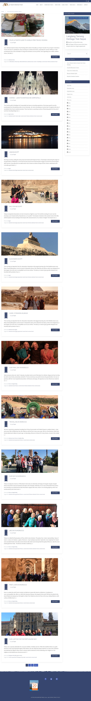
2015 (69, 131)
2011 (69, 143)
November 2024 (70, 88)
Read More (54, 56)
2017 (69, 126)
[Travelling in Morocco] (29, 406)
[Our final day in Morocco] (29, 352)
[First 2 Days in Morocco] (29, 569)
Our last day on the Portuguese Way (23, 639)
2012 (69, 140)
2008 (69, 152)
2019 (69, 120)
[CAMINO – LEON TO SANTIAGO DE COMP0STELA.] (29, 82)
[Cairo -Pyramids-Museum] (29, 298)
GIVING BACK (79, 4)
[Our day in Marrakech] (29, 461)
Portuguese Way (20, 657)
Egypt (9, 168)
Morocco (17, 385)
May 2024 (69, 100)
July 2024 (69, 97)
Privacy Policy (57, 697)
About (41, 4)
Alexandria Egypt (15, 259)
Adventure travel (11, 59)
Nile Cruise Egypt (15, 206)
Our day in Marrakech (17, 476)
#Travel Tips (17, 61)
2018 (69, 123)
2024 (69, 105)
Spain (20, 116)
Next (36, 665)
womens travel (39, 116)
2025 (69, 102)
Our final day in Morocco (18, 367)
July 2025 (69, 85)
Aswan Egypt (14, 152)
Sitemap (51, 697)
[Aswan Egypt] (29, 137)
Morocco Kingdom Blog (12, 383)
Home (37, 4)
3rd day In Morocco (16, 530)
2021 (69, 114)
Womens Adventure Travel (52, 61)
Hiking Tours (57, 4)
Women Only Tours (49, 4)
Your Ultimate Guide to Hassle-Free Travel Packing (28, 40)
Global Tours (65, 4)
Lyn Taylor (13, 42)
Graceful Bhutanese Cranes (73, 67)
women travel (44, 61)
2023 (69, 108)
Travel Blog (72, 4)
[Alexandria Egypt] (29, 243)
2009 (69, 149)
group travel (20, 170)
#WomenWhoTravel (23, 61)
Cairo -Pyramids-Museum (18, 313)
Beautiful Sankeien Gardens (73, 76)
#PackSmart (12, 61)
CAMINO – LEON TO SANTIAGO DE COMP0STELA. (25, 98)
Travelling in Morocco (18, 422)
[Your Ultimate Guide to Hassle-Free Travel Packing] (22, 25)
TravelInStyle (39, 61)
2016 (69, 129)
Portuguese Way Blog (12, 655)
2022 (69, 111)
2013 (69, 137)
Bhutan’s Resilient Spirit (72, 73)
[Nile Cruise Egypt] (29, 191)
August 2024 (69, 94)
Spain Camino (11, 114)
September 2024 (70, 91)
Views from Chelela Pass (72, 70)
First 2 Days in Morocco (18, 585)
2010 (69, 146)
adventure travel (30, 61)
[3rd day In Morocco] (29, 515)
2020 (69, 117)
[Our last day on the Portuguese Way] (29, 624)
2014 (69, 134)
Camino (35, 61)
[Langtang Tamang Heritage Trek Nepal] (77, 24)
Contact (86, 4)
